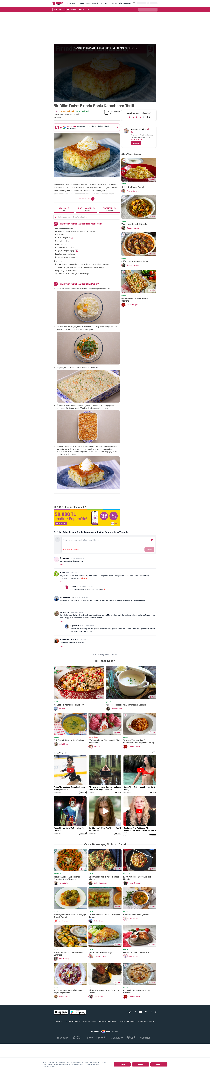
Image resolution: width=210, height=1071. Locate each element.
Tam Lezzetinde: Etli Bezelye (134, 224)
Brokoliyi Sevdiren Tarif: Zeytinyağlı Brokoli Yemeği (70, 915)
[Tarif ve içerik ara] (134, 3)
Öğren (107, 3)
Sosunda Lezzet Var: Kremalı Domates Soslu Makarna (67, 878)
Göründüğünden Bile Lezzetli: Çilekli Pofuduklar (104, 741)
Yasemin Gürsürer (138, 129)
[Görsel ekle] (152, 540)
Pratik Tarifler (58, 9)
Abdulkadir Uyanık (68, 639)
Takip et (136, 143)
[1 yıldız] (129, 117)
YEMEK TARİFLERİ (67, 111)
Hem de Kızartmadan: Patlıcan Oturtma (135, 299)
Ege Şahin (74, 626)
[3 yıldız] (136, 117)
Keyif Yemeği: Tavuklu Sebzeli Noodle (137, 878)
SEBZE (123, 184)
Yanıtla (62, 564)
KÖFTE (125, 949)
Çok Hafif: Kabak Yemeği (132, 187)
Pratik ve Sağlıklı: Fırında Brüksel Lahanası (68, 953)
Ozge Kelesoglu (67, 597)
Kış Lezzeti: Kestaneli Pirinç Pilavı (69, 705)
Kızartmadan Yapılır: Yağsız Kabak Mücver (103, 878)
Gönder (149, 549)
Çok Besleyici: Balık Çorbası (136, 914)
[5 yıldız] (143, 117)
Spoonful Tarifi (71, 9)
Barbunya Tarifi (84, 9)
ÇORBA (108, 702)
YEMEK (56, 111)
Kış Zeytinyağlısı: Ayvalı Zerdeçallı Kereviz (104, 915)
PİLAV (56, 702)
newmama (64, 612)
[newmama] (56, 613)
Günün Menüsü (92, 3)
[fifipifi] (56, 573)
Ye (101, 3)
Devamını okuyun (137, 140)
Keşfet (114, 3)
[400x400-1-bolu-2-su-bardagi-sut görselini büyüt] (72, 238)
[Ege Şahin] (67, 626)
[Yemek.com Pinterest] (155, 1012)
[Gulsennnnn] (56, 559)
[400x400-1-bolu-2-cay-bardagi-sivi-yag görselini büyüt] (76, 250)
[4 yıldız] (140, 117)
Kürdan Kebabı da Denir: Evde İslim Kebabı (104, 991)
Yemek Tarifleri (72, 3)
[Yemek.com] (57, 3)
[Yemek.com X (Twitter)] (146, 1012)
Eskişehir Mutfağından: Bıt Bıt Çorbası (136, 991)
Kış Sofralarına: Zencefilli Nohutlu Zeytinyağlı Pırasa (69, 991)
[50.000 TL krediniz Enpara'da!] (87, 517)
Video (82, 3)
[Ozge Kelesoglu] (56, 598)
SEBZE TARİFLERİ (82, 111)
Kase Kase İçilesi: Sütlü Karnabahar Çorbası (126, 705)
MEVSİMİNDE (93, 737)
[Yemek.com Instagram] (130, 1012)
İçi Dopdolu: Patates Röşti (100, 952)
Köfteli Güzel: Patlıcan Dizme (134, 261)
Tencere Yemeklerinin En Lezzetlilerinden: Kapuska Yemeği (138, 741)
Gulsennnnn (65, 558)
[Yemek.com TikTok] (135, 1012)
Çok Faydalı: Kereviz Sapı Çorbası (69, 740)
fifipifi (62, 572)
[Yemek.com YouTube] (140, 1012)
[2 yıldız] (133, 117)
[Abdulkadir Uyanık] (56, 640)
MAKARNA (57, 873)
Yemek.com (75, 586)
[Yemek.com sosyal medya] (102, 1031)
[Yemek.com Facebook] (151, 1012)
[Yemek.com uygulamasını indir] (61, 1012)
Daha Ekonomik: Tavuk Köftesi (137, 952)
